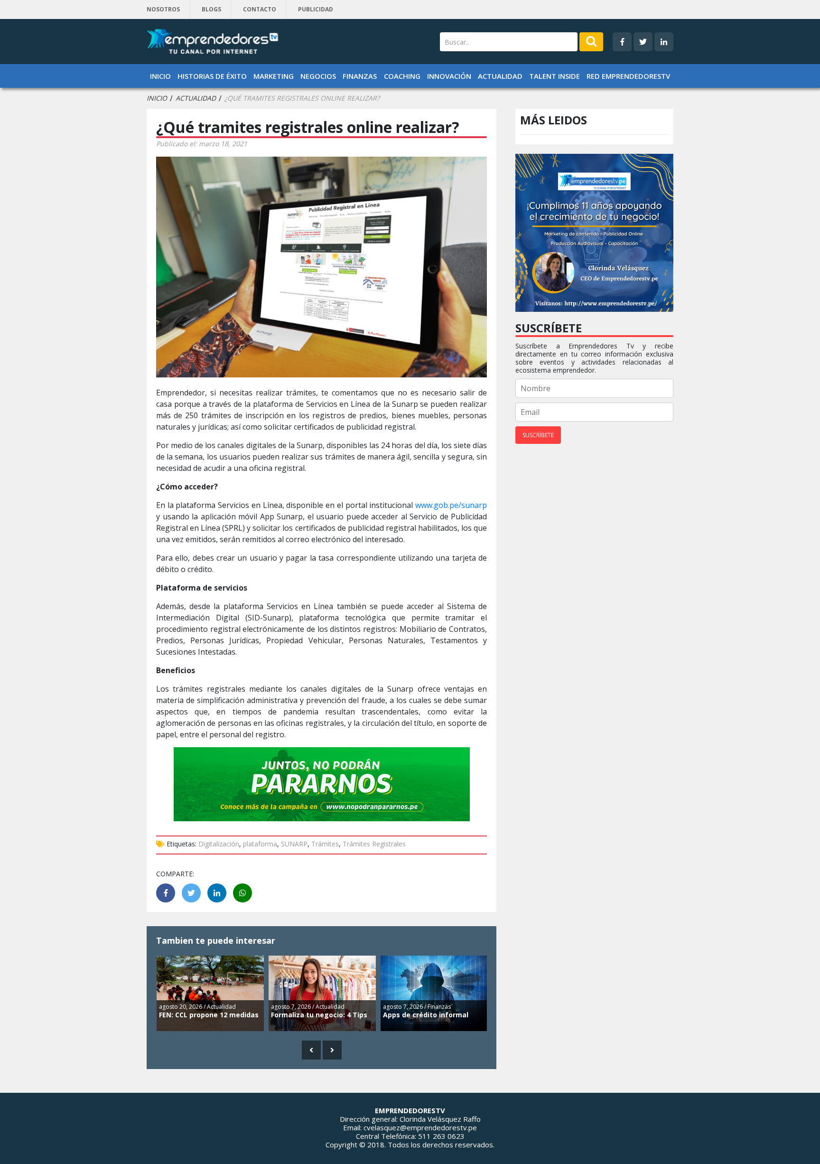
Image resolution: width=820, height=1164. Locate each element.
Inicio (160, 76)
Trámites (325, 843)
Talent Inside (554, 76)
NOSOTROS (163, 9)
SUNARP (294, 843)
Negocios (318, 76)
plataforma (260, 843)
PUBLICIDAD (315, 9)
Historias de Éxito (212, 76)
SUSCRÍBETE (538, 435)
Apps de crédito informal (425, 1014)
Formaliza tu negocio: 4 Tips (319, 1014)
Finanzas (360, 76)
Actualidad (500, 76)
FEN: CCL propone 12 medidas (209, 1014)
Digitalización (218, 843)
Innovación (449, 76)
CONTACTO (259, 9)
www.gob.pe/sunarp (451, 505)
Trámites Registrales (374, 843)
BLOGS (211, 9)
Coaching (402, 76)
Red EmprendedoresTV (628, 76)
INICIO (157, 98)
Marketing (273, 76)
